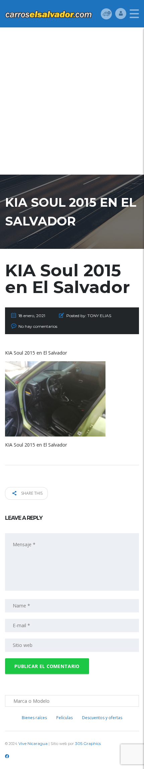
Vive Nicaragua (33, 743)
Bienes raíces (34, 717)
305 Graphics (88, 743)
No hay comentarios (37, 326)
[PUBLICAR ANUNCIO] (106, 13)
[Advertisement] (72, 103)
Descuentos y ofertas (102, 717)
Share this (31, 493)
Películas (64, 717)
